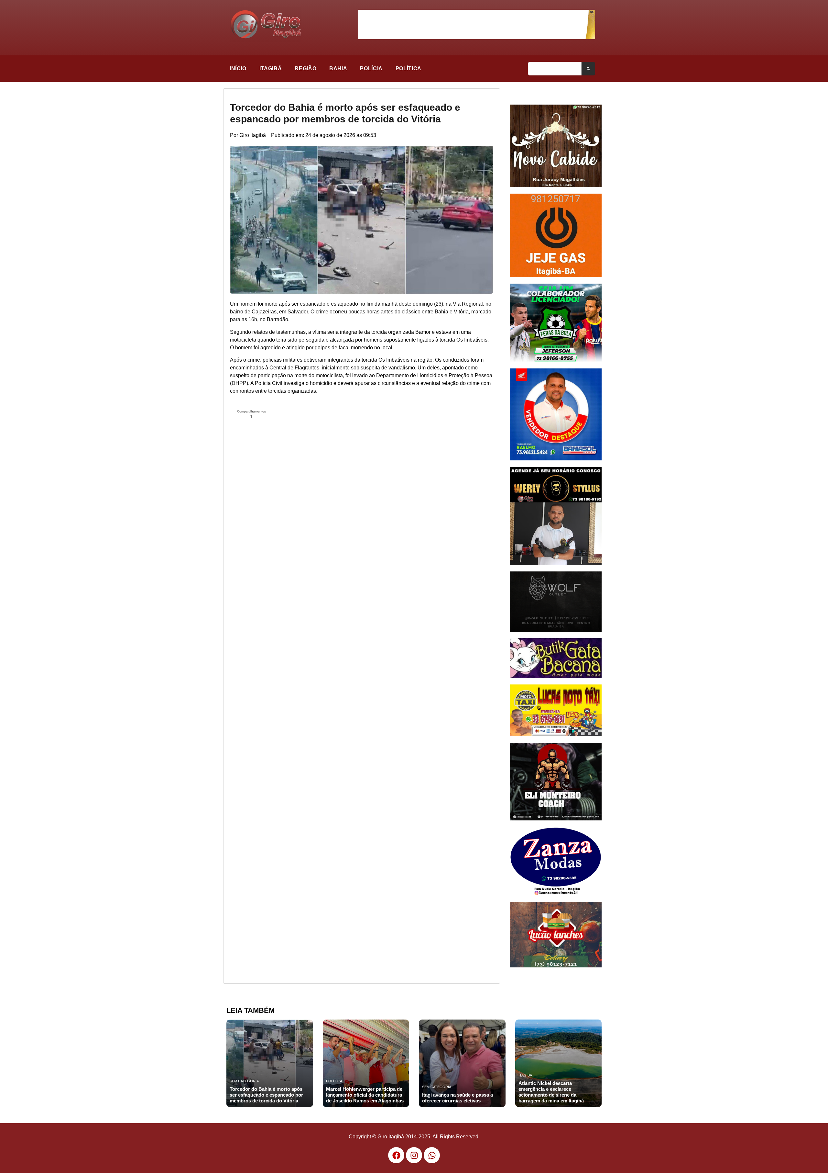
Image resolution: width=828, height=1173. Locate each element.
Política (408, 68)
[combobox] (555, 68)
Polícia (371, 68)
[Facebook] (396, 1155)
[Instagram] (414, 1155)
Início (238, 68)
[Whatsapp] (432, 1155)
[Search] (588, 68)
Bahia (338, 68)
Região (305, 68)
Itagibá (270, 68)
